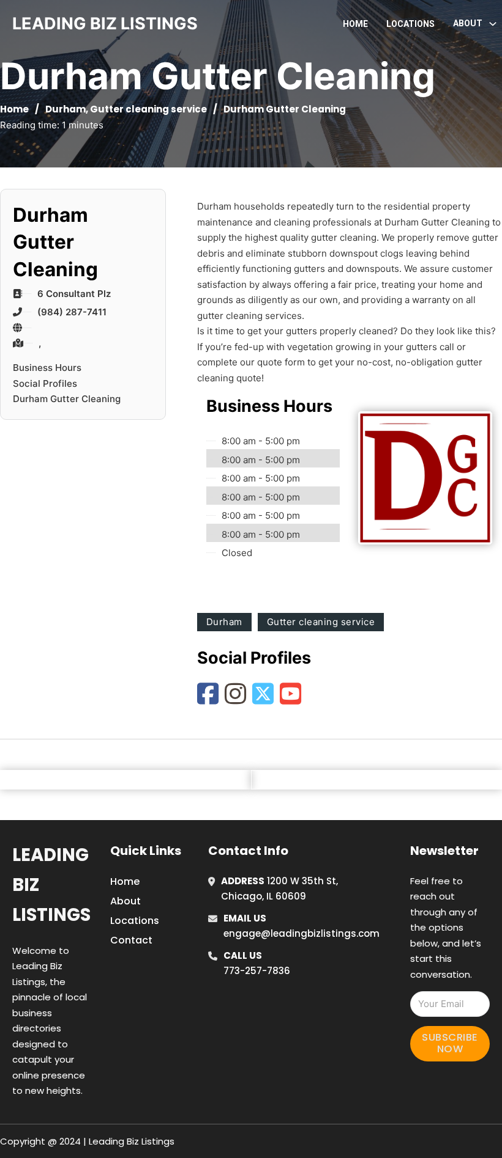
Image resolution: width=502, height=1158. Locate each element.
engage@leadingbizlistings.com (301, 933)
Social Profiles (45, 383)
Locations (410, 24)
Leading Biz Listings (51, 885)
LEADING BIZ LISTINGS (105, 23)
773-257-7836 (256, 970)
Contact (131, 940)
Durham (65, 109)
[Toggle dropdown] (493, 24)
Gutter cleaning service (148, 109)
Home (355, 24)
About (125, 901)
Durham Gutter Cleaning (67, 399)
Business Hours (47, 367)
